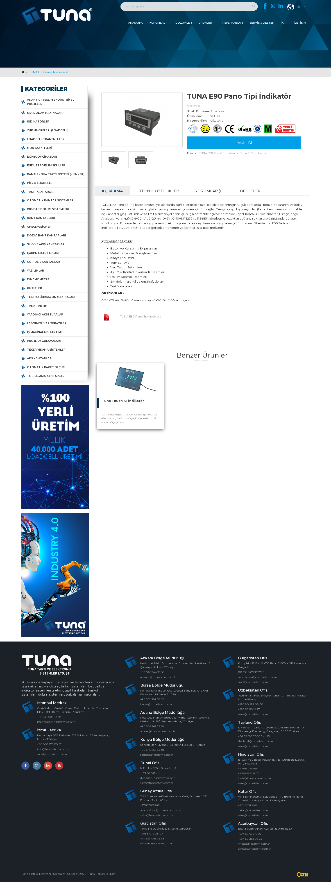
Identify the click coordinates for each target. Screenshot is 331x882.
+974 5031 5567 (247, 805)
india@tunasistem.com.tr (254, 778)
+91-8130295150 (248, 768)
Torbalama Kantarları (46, 376)
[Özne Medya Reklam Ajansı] (303, 874)
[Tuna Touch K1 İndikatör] (155, 370)
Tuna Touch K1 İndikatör (123, 401)
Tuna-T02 (246, 153)
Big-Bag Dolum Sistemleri (48, 209)
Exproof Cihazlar (42, 156)
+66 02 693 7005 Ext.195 (254, 736)
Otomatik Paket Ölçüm (46, 367)
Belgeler (250, 191)
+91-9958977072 (248, 773)
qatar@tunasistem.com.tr (255, 810)
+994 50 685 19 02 (249, 833)
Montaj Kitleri (39, 148)
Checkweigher (39, 226)
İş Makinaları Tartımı (44, 332)
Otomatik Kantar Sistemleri (50, 200)
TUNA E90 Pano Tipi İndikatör (50, 72)
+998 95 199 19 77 (249, 709)
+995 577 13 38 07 (151, 833)
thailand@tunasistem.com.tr (257, 741)
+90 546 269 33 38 (152, 726)
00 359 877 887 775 (251, 672)
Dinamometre (38, 279)
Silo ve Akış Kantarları (46, 244)
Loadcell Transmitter (45, 139)
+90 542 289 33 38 (152, 699)
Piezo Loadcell (39, 183)
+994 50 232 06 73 (250, 838)
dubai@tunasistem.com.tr (157, 778)
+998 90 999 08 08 (250, 704)
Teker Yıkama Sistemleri (46, 349)
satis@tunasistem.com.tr (53, 754)
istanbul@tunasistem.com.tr (56, 721)
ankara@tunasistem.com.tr (158, 677)
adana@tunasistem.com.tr (157, 731)
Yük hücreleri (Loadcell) (47, 130)
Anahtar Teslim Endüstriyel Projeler (50, 102)
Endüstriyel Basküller (46, 165)
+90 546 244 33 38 (152, 672)
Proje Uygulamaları (44, 340)
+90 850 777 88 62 (49, 744)
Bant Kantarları (41, 218)
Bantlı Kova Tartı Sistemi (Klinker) (55, 174)
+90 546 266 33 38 (152, 749)
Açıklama (112, 191)
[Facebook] (265, 6)
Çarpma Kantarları (43, 253)
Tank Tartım (37, 305)
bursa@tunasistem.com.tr (157, 704)
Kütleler (34, 288)
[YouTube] (59, 766)
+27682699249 (150, 805)
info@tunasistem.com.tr (53, 749)
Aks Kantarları (39, 358)
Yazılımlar (35, 270)
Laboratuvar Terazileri (47, 323)
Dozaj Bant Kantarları (46, 235)
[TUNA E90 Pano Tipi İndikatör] (114, 159)
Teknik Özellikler (159, 191)
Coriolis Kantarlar (43, 261)
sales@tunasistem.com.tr (156, 783)
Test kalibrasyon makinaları (51, 297)
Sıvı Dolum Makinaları (45, 112)
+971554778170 (150, 773)
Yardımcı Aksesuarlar (45, 314)
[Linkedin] (281, 6)
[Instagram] (273, 6)
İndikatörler (38, 121)
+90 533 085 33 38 (49, 717)
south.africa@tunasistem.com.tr (161, 810)
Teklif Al (244, 142)
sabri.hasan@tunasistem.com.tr (259, 677)
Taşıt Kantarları (41, 191)
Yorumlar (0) (209, 191)
